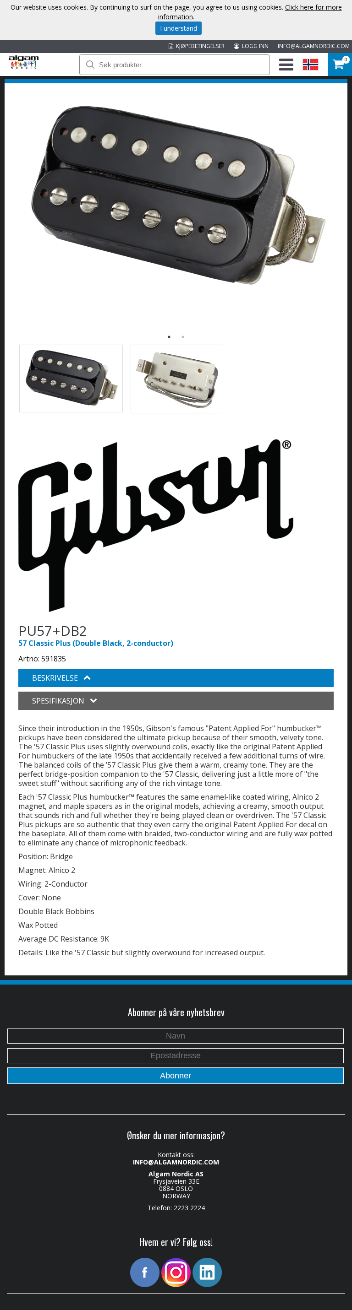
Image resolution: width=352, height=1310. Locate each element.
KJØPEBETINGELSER (199, 46)
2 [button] (182, 336)
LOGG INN (254, 46)
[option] (176, 197)
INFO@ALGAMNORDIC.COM (314, 46)
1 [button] (169, 336)
